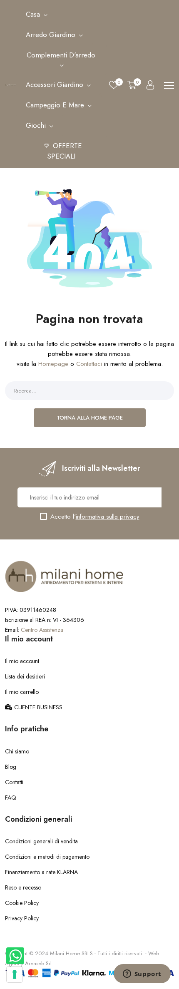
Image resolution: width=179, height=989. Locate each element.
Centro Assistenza (42, 630)
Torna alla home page (90, 418)
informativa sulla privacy (107, 516)
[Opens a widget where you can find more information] (142, 974)
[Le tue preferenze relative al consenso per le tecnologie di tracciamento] (14, 974)
